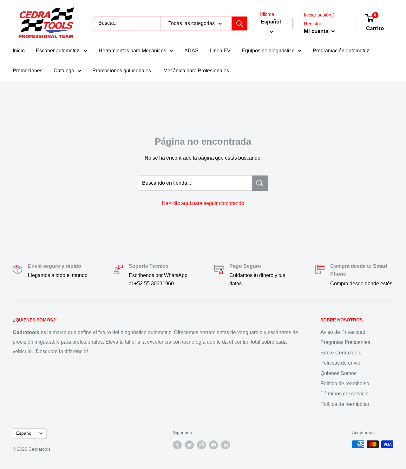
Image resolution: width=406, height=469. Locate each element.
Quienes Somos (338, 373)
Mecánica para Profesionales (196, 70)
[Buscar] (239, 23)
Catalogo (64, 70)
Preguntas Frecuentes (345, 342)
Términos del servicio (344, 393)
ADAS (191, 50)
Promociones (28, 70)
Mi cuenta (317, 31)
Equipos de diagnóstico (268, 50)
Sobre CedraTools (340, 352)
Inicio (19, 50)
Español (24, 433)
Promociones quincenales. (122, 70)
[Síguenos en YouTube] (213, 444)
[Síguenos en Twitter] (189, 444)
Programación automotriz (341, 50)
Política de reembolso (344, 383)
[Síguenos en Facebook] (177, 444)
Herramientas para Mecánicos (132, 50)
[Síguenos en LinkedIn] (225, 444)
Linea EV (220, 50)
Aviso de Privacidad (342, 332)
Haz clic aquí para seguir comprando (203, 203)
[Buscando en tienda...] (260, 183)
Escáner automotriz (58, 50)
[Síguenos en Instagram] (201, 444)
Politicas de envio (340, 363)
